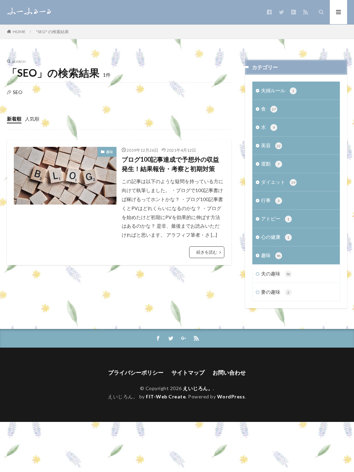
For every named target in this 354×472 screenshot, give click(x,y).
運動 (270, 164)
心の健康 (275, 237)
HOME (19, 31)
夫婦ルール (277, 90)
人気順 (32, 119)
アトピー (275, 218)
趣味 (109, 152)
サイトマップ (188, 372)
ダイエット (278, 182)
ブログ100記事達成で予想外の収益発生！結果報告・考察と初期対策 (170, 163)
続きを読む (206, 252)
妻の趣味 (275, 292)
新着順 (14, 119)
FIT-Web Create (166, 396)
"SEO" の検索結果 (52, 31)
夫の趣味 (275, 273)
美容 (271, 145)
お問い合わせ (229, 372)
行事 (270, 200)
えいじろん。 (198, 388)
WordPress (231, 396)
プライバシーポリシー (136, 372)
